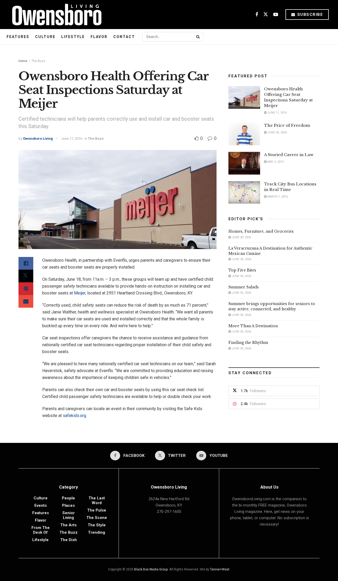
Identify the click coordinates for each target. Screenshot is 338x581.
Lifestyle (73, 37)
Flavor (99, 37)
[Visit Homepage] (55, 14)
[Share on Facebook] (25, 263)
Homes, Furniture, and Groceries (261, 231)
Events (40, 505)
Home (22, 61)
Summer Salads (243, 287)
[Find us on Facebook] (256, 14)
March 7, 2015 (277, 196)
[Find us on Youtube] (275, 14)
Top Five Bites (242, 270)
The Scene (96, 517)
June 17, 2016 (71, 138)
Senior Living (68, 515)
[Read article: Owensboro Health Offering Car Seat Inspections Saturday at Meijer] (244, 97)
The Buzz (38, 61)
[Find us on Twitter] (265, 14)
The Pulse (96, 510)
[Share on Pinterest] (25, 288)
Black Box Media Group (151, 569)
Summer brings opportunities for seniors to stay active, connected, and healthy (271, 306)
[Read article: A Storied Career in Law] (244, 163)
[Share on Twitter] (25, 276)
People (68, 498)
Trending (96, 532)
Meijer (79, 293)
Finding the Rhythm (248, 342)
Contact (124, 37)
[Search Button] (198, 36)
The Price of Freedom (287, 125)
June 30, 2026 (276, 132)
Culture (45, 37)
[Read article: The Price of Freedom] (244, 134)
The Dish (68, 539)
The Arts (68, 525)
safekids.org (74, 415)
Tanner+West (219, 569)
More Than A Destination (253, 326)
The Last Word (96, 500)
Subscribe (309, 14)
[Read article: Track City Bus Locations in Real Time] (244, 192)
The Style (97, 525)
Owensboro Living (38, 138)
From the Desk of (40, 530)
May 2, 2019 (275, 161)
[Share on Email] (25, 301)
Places (68, 505)
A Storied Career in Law (288, 154)
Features (18, 37)
